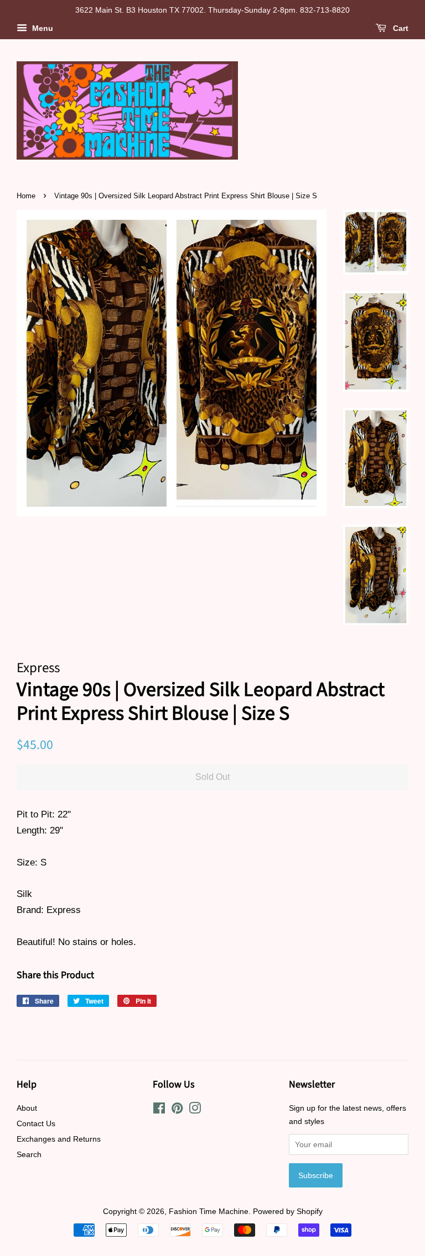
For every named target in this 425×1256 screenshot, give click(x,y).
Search (29, 1154)
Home (26, 196)
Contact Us (36, 1123)
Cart (399, 28)
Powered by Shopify (288, 1211)
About (27, 1108)
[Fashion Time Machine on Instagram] (195, 1110)
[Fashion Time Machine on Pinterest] (177, 1110)
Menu (41, 28)
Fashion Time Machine (208, 1211)
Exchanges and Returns (59, 1138)
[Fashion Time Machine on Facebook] (159, 1110)
